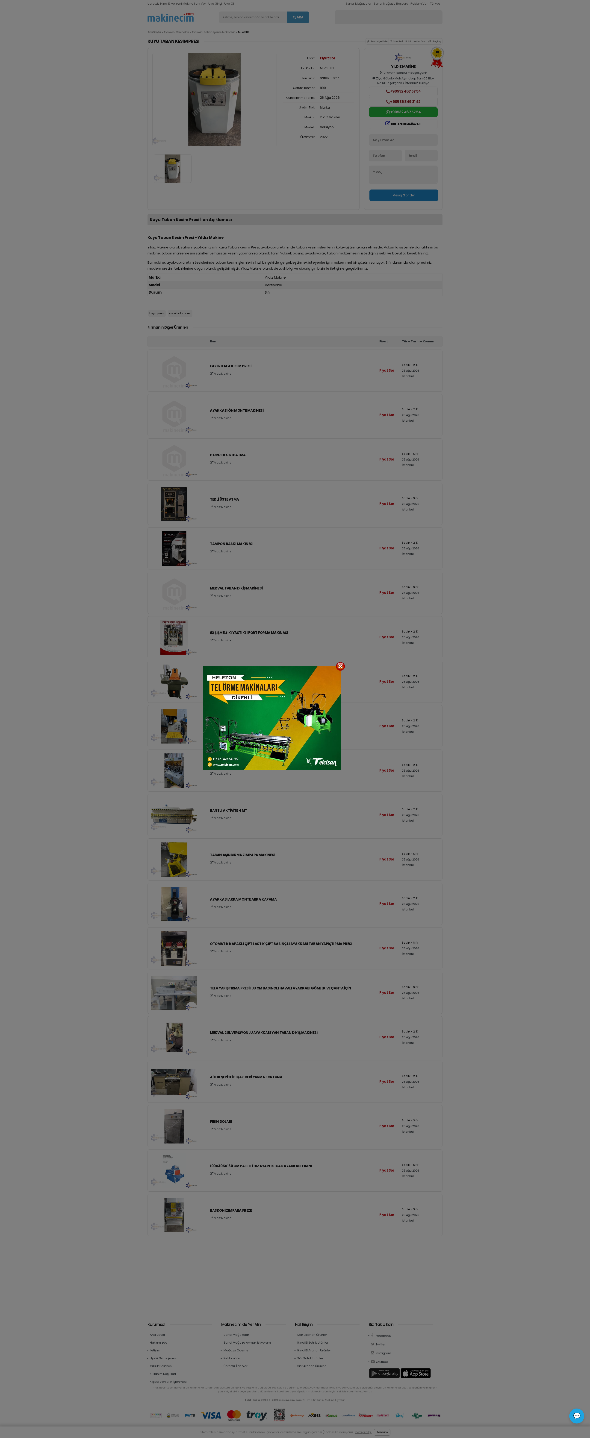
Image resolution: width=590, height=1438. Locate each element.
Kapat (340, 666)
